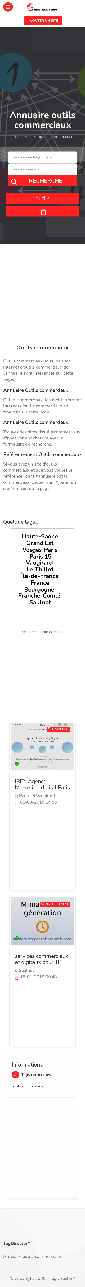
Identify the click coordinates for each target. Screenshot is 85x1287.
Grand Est (39, 543)
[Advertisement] (42, 295)
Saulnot (40, 602)
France (40, 583)
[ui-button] (42, 211)
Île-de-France (40, 576)
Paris (51, 550)
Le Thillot (40, 570)
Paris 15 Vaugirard (39, 560)
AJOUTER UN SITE (43, 20)
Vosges (32, 550)
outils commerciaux (27, 1086)
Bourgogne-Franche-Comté (39, 593)
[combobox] (42, 158)
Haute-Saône (40, 537)
